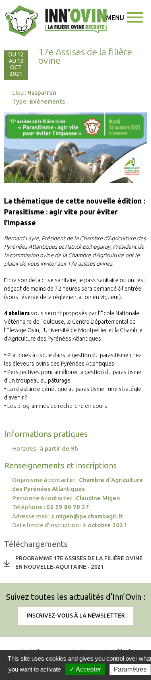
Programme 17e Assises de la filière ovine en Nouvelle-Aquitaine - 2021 (79, 562)
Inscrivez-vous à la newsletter (76, 615)
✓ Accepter (85, 669)
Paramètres (130, 669)
